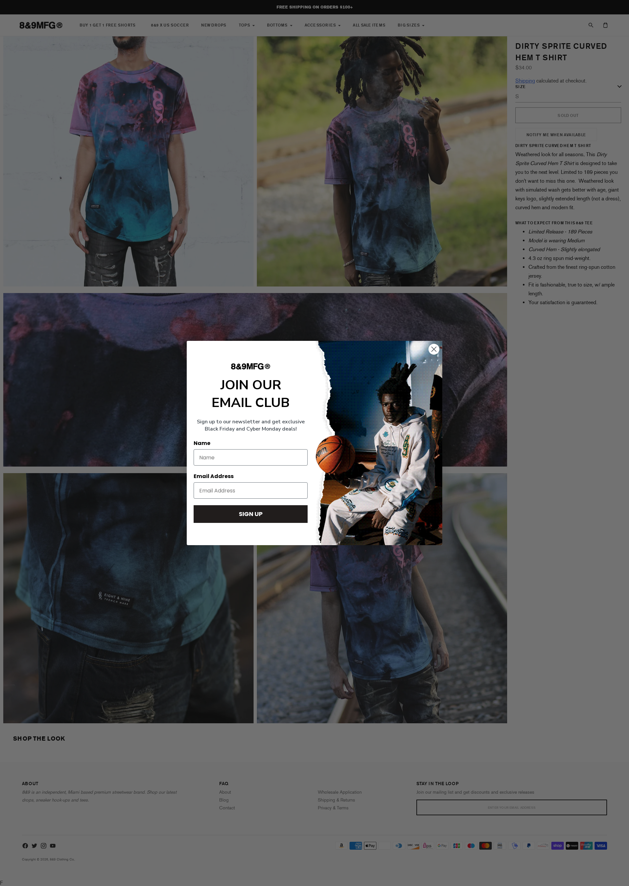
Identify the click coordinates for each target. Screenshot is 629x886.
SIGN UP (251, 514)
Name (202, 443)
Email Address (214, 476)
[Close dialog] (434, 349)
